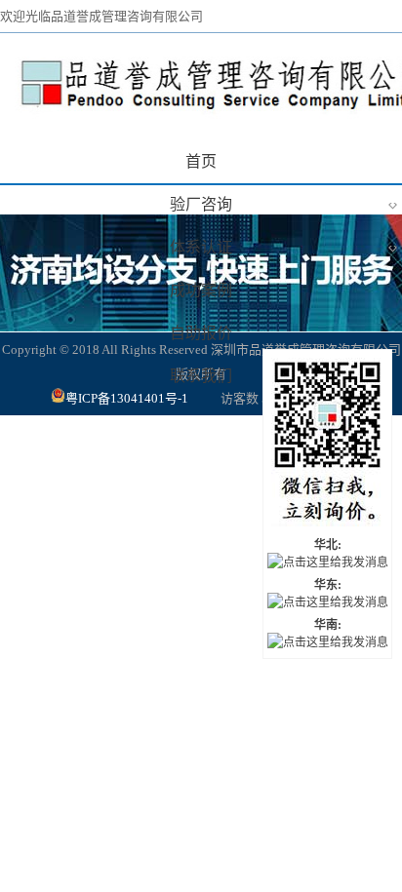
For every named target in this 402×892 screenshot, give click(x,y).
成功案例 (201, 290)
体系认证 (283, 246)
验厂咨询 (283, 204)
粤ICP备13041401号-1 (128, 398)
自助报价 (201, 333)
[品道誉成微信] (327, 444)
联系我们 (201, 376)
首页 (201, 161)
